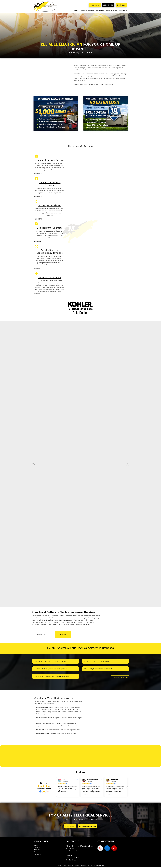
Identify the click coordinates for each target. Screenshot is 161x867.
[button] (33, 464)
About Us (37, 847)
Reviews (36, 852)
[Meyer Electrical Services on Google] (100, 848)
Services (37, 850)
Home (36, 845)
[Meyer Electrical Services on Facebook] (107, 848)
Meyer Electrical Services (45, 6)
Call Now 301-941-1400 (87, 826)
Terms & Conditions (81, 865)
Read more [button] (62, 794)
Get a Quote (94, 5)
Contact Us (37, 854)
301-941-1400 (108, 5)
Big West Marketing (99, 865)
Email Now (121, 5)
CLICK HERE (38, 174)
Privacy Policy (71, 865)
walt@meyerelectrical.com (74, 851)
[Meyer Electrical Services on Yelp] (114, 848)
